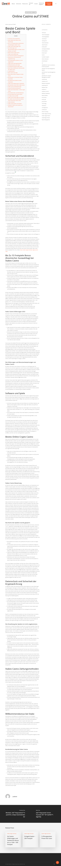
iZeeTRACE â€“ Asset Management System (48, 73)
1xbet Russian (44, 44)
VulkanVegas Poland (46, 117)
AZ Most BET (44, 46)
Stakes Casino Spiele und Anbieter (15, 103)
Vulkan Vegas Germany (31, 12)
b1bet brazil (44, 52)
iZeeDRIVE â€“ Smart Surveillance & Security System (48, 65)
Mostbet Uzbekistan (46, 93)
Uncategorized (45, 107)
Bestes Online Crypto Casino (13, 52)
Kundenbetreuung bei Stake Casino (15, 66)
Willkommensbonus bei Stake (14, 65)
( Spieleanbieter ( (11, 71)
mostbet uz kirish (45, 91)
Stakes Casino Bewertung (13, 54)
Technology (44, 103)
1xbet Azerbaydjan (45, 34)
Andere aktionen (11, 102)
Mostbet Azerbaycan (46, 83)
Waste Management (46, 119)
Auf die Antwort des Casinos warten (15, 94)
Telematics (44, 105)
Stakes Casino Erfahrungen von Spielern (16, 97)
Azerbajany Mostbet (46, 48)
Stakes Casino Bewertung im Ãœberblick (16, 83)
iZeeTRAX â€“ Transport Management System (46, 76)
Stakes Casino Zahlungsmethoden (15, 63)
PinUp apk (44, 99)
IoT (42, 63)
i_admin (14, 796)
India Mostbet (44, 61)
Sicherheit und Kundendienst (14, 38)
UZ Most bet (44, 109)
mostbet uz (44, 89)
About (13, 3)
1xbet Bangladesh (45, 36)
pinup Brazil (44, 101)
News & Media (45, 95)
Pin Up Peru (44, 97)
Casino (43, 54)
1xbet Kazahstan (45, 42)
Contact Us (31, 3)
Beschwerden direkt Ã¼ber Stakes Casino (16, 85)
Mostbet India (44, 87)
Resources (25, 3)
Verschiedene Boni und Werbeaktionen (16, 92)
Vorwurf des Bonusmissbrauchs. (14, 88)
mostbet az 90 (44, 81)
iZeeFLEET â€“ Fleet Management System (48, 69)
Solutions (18, 3)
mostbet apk (44, 79)
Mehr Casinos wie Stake (13, 72)
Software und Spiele (12, 51)
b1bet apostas (44, 50)
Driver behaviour (45, 59)
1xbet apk (44, 32)
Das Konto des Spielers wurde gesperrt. (16, 55)
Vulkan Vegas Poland (46, 115)
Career (36, 3)
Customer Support (45, 57)
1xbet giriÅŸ (44, 40)
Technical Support (41, 3)
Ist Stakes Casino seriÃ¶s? (13, 95)
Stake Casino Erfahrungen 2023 (14, 46)
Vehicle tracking (45, 111)
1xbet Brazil (44, 38)
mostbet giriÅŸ (45, 85)
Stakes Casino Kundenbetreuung (14, 86)
